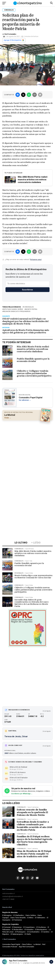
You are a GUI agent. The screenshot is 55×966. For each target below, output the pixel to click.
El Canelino (45, 932)
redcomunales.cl (8, 893)
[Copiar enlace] (40, 95)
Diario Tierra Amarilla (18, 918)
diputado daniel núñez (13, 309)
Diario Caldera (31, 915)
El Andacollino (17, 929)
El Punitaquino (20, 932)
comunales (29, 307)
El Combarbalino (33, 932)
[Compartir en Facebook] (17, 95)
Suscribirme (27, 290)
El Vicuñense (41, 927)
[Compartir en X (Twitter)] (23, 95)
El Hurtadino (29, 929)
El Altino (30, 918)
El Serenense (17, 927)
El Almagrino (7, 915)
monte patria (31, 309)
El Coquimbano (29, 927)
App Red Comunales (26, 947)
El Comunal (6, 927)
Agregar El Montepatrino (12, 40)
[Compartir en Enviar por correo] (34, 95)
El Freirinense (17, 920)
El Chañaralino (18, 915)
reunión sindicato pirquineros (16, 311)
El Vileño (28, 934)
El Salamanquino (17, 934)
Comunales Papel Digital (11, 944)
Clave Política (27, 944)
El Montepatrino (41, 929)
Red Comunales (10, 34)
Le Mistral (37, 944)
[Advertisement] (27, 450)
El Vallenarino (40, 918)
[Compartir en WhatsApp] (29, 95)
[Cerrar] (51, 962)
